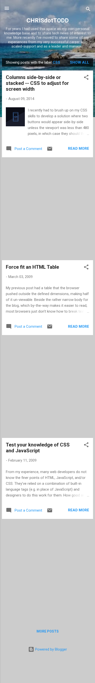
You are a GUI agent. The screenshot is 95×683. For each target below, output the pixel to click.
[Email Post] (50, 150)
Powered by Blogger (50, 649)
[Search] (88, 9)
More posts (48, 631)
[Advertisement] (47, 208)
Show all (79, 62)
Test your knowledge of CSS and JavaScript (38, 448)
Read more (78, 148)
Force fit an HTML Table (32, 267)
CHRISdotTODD (48, 20)
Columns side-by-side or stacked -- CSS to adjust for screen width (37, 83)
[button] (86, 78)
